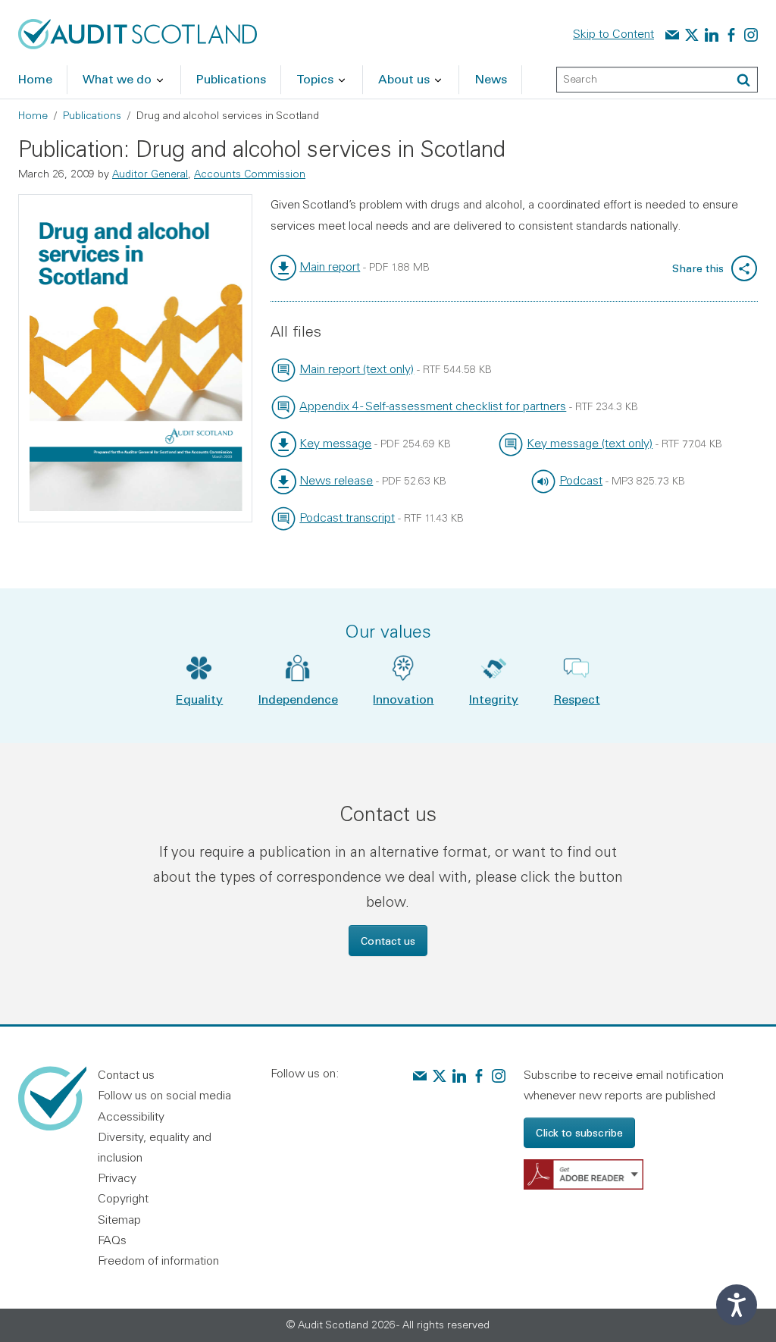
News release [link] (336, 480)
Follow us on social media (164, 1094)
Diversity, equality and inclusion (154, 1147)
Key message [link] (335, 442)
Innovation (403, 699)
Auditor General (150, 173)
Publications (92, 115)
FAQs (112, 1239)
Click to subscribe (579, 1132)
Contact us (388, 940)
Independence (298, 699)
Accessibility (131, 1116)
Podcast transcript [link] (347, 517)
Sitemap (119, 1219)
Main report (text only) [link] (356, 368)
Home (33, 115)
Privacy (117, 1177)
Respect (577, 699)
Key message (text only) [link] (589, 442)
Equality (199, 699)
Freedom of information (158, 1260)
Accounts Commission (249, 173)
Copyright (123, 1198)
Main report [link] (329, 266)
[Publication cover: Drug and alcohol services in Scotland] (135, 358)
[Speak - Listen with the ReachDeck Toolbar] (736, 1304)
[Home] (137, 32)
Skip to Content (613, 33)
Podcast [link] (580, 480)
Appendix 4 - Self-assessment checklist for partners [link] (432, 405)
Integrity (493, 699)
